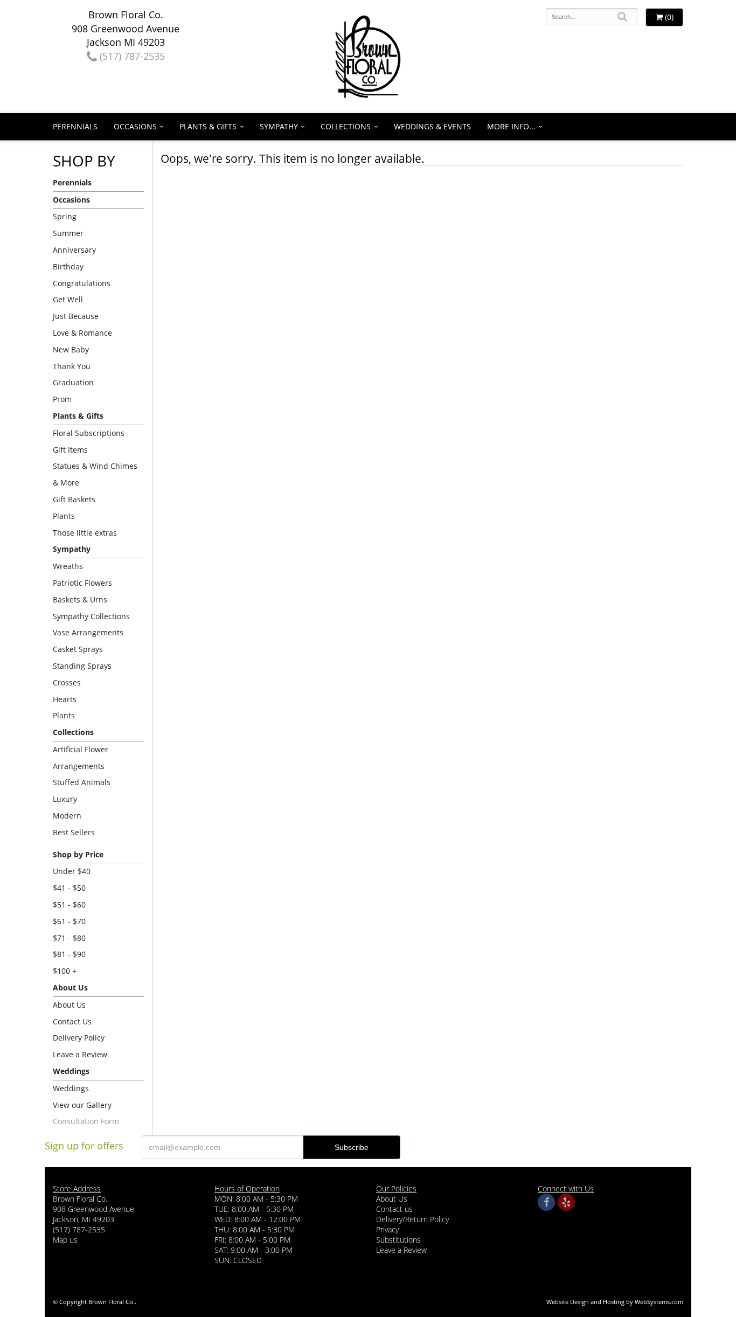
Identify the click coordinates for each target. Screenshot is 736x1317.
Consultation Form (86, 1121)
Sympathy (279, 126)
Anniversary (74, 250)
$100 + (65, 971)
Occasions (135, 126)
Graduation (73, 382)
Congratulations (81, 283)
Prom (62, 399)
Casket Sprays (78, 649)
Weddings (71, 1088)
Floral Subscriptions (88, 433)
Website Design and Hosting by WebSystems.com (614, 1302)
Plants (64, 516)
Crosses (67, 682)
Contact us (394, 1209)
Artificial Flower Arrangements (80, 757)
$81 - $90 (69, 954)
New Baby (71, 349)
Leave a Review (80, 1054)
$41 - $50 (69, 888)
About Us (69, 1005)
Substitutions (398, 1240)
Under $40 (72, 871)
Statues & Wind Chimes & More (95, 474)
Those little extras (85, 533)
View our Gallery (82, 1105)
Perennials (75, 126)
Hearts (65, 699)
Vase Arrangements (88, 632)
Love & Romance (82, 333)
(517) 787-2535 (131, 56)
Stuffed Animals (81, 782)
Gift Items (70, 450)
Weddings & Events (432, 126)
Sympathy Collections (91, 616)
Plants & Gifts (208, 126)
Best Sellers (74, 832)
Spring (65, 216)
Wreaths (68, 566)
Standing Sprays (82, 666)
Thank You (72, 366)
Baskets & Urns (80, 599)
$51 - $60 (69, 904)
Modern (67, 815)
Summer (68, 233)
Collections (346, 126)
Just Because (76, 316)
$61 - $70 (69, 921)
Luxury (65, 799)
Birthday (68, 266)
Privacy (387, 1229)
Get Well (68, 299)
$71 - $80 (69, 938)
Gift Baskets (74, 499)
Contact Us (72, 1021)
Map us (65, 1240)
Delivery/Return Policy (412, 1219)
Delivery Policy (79, 1037)
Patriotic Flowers (82, 583)
